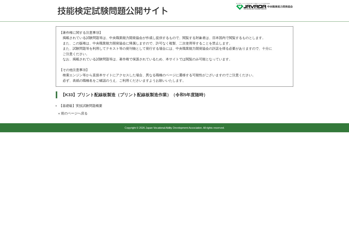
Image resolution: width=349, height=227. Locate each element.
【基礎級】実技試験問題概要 (80, 106)
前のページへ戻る (74, 113)
